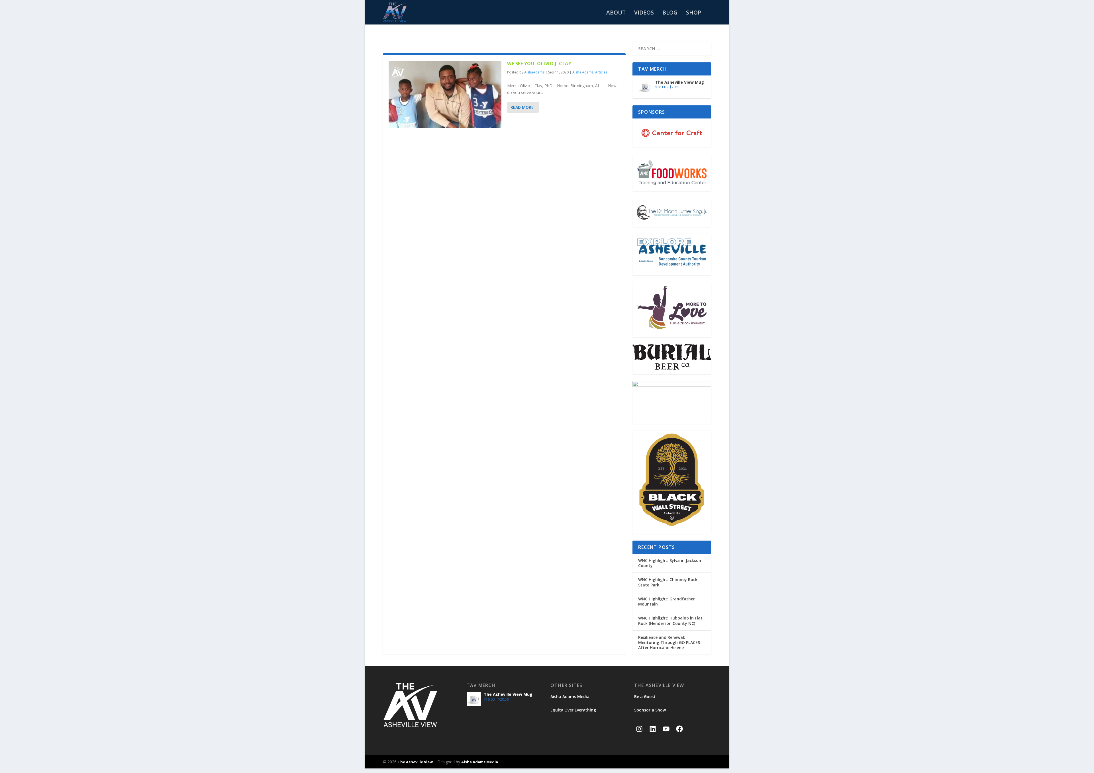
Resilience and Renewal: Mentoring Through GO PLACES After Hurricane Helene (669, 642)
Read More (522, 107)
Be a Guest (645, 696)
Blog (669, 13)
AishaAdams (534, 72)
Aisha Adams (582, 72)
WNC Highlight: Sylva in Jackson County (669, 563)
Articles (601, 72)
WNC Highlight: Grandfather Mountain (666, 601)
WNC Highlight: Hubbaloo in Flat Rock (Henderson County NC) (670, 620)
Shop (693, 13)
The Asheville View (415, 761)
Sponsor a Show (650, 710)
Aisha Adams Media (569, 696)
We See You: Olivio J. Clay (539, 63)
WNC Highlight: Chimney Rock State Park (667, 582)
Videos (644, 13)
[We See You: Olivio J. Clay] (445, 94)
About (616, 13)
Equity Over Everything (573, 710)
